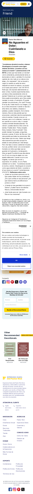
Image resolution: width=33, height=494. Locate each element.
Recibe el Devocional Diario (16, 310)
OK (16, 260)
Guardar (10, 59)
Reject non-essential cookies (16, 266)
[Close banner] (30, 226)
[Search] (17, 4)
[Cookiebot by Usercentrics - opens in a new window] (19, 226)
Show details (24, 255)
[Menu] (28, 4)
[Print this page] (25, 282)
